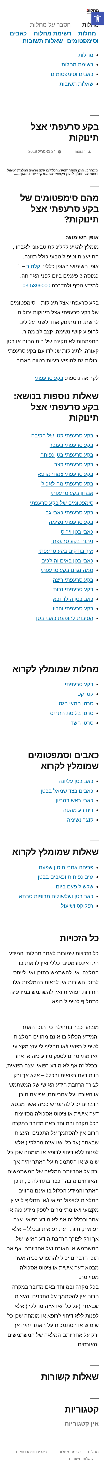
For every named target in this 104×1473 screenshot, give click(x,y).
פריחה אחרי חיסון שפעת (66, 867)
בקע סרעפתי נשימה (71, 522)
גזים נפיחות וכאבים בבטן (65, 877)
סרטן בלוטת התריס (71, 713)
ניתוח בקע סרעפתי (72, 541)
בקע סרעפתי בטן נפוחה (66, 455)
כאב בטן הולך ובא (73, 599)
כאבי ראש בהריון (73, 800)
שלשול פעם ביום (74, 887)
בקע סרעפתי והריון (72, 608)
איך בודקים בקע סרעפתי (65, 551)
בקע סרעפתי (49, 378)
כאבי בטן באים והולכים (67, 561)
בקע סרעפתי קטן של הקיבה (62, 436)
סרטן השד (82, 723)
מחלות (90, 24)
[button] (97, 18)
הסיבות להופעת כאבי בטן (64, 618)
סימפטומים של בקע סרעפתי (61, 503)
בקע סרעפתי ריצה (73, 580)
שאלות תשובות (42, 41)
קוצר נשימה (80, 820)
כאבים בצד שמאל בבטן (67, 791)
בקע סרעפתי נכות (73, 589)
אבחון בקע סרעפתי (72, 493)
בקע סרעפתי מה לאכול (67, 484)
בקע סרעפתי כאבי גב (69, 513)
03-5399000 (36, 285)
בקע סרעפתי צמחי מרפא (65, 474)
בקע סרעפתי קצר (73, 464)
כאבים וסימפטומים (72, 74)
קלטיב (33, 266)
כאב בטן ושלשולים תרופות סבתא (56, 896)
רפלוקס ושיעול (77, 906)
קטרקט (85, 694)
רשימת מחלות (52, 33)
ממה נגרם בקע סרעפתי (67, 570)
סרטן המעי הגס (76, 703)
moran (80, 151)
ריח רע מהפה (78, 810)
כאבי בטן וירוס (77, 532)
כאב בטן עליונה (76, 781)
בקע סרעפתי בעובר (71, 445)
